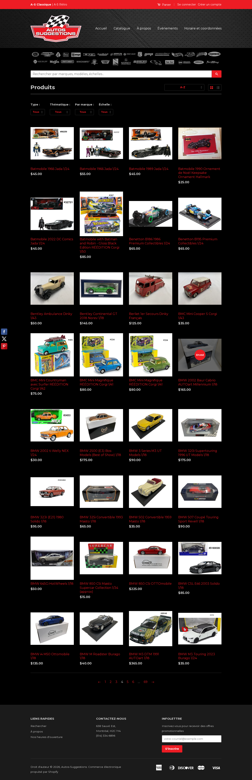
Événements (168, 28)
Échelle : (105, 104)
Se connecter (186, 4)
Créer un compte (209, 4)
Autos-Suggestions (74, 766)
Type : (35, 104)
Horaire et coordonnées (202, 28)
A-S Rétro (60, 4)
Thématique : (60, 104)
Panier (166, 4)
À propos (144, 28)
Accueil (101, 28)
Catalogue (122, 28)
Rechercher (38, 726)
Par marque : (84, 104)
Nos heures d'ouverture (47, 737)
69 (145, 682)
